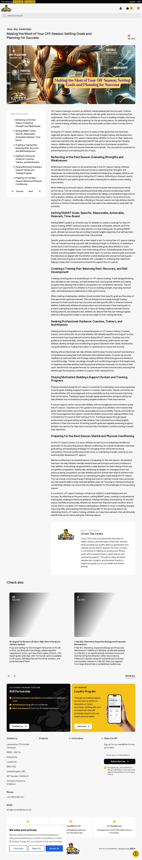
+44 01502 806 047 (15, 797)
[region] (36, 839)
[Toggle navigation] (138, 8)
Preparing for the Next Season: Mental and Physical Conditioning (28, 181)
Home (9, 29)
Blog (16, 29)
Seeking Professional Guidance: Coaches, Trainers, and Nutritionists (27, 159)
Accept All (54, 848)
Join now (81, 726)
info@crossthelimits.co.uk (19, 810)
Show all (130, 676)
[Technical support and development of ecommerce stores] (132, 849)
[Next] (14, 676)
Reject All (36, 848)
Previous (19, 191)
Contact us (17, 726)
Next (31, 191)
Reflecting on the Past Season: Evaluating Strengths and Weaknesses (28, 123)
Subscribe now (118, 761)
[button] (120, 8)
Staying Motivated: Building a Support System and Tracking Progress (29, 170)
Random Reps (25, 29)
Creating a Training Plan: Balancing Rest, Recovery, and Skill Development (27, 148)
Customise (18, 848)
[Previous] (9, 676)
